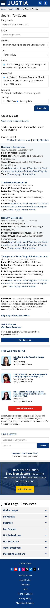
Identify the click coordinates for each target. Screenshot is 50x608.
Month (41, 77)
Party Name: (7, 20)
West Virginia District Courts (15, 121)
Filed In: (4, 40)
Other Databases (12, 547)
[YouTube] (15, 569)
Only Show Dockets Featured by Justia (23, 93)
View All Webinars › (25, 408)
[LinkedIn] (12, 569)
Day (30, 77)
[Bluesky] (30, 569)
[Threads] (26, 569)
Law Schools (9, 529)
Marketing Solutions (14, 553)
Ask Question (25, 340)
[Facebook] (19, 569)
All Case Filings (14, 64)
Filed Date (11, 101)
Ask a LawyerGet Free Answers (11, 326)
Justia (28, 563)
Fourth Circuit (14, 168)
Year (12, 80)
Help (25, 589)
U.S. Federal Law (12, 535)
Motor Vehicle (28, 174)
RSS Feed (11, 140)
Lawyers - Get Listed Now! (25, 453)
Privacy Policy (25, 598)
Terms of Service (25, 594)
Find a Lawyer (9, 433)
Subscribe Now (25, 489)
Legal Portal (25, 580)
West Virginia (29, 168)
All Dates (11, 77)
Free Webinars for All (13, 351)
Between (23, 77)
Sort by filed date (41, 140)
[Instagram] (23, 569)
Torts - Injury (13, 174)
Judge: (4, 30)
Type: (4, 50)
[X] (34, 569)
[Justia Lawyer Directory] (38, 569)
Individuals (9, 516)
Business (8, 522)
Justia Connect (25, 575)
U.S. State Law (11, 541)
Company (25, 585)
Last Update (26, 101)
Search (41, 108)
